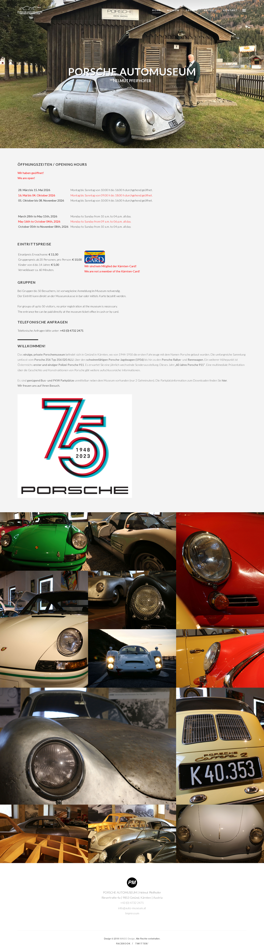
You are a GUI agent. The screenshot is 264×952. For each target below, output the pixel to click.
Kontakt (230, 10)
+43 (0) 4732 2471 (72, 330)
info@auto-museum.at (132, 908)
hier (224, 380)
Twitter (141, 943)
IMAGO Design (127, 938)
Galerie (192, 10)
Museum (173, 10)
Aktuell (210, 10)
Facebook (123, 943)
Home (156, 10)
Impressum (132, 913)
